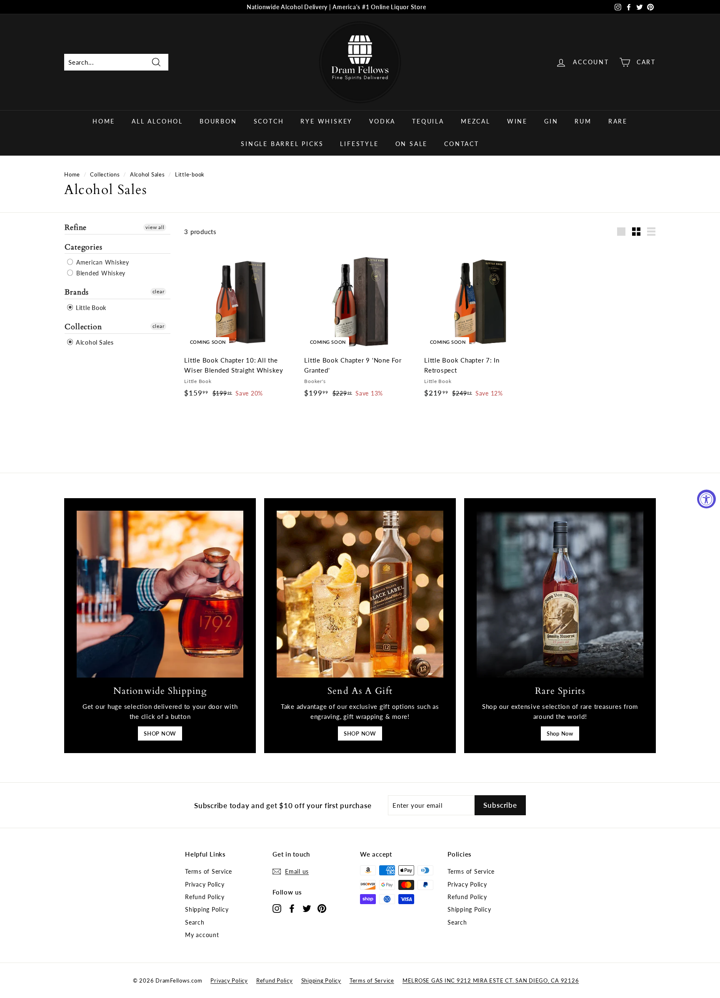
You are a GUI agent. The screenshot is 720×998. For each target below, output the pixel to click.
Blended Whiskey (99, 273)
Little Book (90, 307)
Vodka (382, 121)
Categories (83, 247)
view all (154, 227)
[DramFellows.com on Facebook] (292, 908)
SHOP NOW (160, 733)
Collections (105, 174)
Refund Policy (205, 896)
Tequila (428, 121)
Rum (583, 121)
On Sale (411, 143)
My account (202, 934)
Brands (77, 292)
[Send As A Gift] (360, 594)
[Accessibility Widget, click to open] (706, 499)
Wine (517, 121)
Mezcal (475, 121)
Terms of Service (208, 871)
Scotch (269, 121)
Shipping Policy (206, 909)
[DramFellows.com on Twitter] (306, 908)
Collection (83, 327)
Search (195, 922)
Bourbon (218, 121)
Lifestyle (359, 143)
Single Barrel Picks (282, 143)
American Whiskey (101, 262)
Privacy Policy (205, 884)
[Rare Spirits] (560, 594)
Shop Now (560, 733)
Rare (618, 121)
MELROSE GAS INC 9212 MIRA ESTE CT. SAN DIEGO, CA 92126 (490, 980)
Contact (461, 143)
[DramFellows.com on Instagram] (276, 908)
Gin (551, 121)
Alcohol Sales (147, 174)
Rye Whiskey (326, 121)
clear (158, 291)
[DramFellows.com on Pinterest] (322, 908)
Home (103, 121)
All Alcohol (157, 121)
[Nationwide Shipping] (160, 594)
